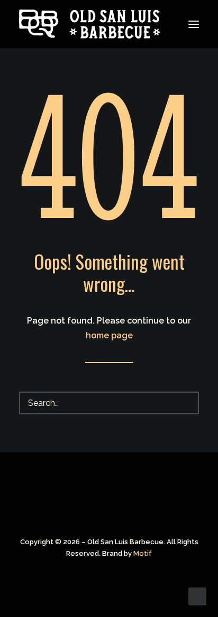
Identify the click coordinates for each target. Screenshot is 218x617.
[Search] (109, 403)
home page (109, 335)
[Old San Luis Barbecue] (39, 24)
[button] (193, 24)
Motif (142, 553)
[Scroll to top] (197, 596)
